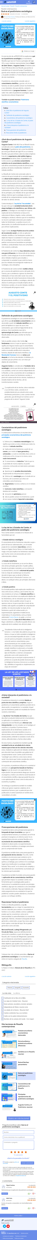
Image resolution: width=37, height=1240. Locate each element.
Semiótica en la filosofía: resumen (26, 1053)
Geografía (17, 987)
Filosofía (12, 6)
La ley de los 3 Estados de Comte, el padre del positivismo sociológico (18, 121)
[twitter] (4, 1226)
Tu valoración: (18, 1155)
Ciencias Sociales (5, 6)
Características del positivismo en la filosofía (24, 1086)
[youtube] (8, 1226)
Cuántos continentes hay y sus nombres (15, 1013)
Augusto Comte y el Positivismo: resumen (25, 1106)
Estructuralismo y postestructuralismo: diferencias (25, 1043)
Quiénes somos (24, 1233)
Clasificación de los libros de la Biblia (15, 998)
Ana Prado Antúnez (10, 17)
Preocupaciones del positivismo (16, 130)
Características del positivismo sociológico (19, 118)
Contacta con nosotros (8, 1236)
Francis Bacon (13, 617)
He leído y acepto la (11, 1162)
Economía (26, 987)
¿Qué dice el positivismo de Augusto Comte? (16, 111)
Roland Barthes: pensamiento (23, 1063)
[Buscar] (34, 2)
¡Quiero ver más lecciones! (18, 1118)
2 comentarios (24, 14)
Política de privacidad (8, 1238)
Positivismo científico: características (15, 100)
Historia (10, 987)
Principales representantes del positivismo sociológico (26, 1096)
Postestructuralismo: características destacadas (25, 1033)
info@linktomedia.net (21, 1176)
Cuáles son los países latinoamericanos (15, 1016)
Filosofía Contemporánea (21, 6)
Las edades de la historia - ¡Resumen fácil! (16, 1010)
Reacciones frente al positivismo (16, 133)
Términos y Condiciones (20, 1236)
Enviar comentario (27, 1163)
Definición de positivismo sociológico (17, 115)
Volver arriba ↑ (18, 1215)
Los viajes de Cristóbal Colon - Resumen (16, 1001)
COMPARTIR (29, 3)
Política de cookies (19, 1238)
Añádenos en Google (29, 51)
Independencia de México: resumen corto (16, 1007)
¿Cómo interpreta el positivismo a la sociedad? (16, 126)
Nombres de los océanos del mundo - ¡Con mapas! (19, 1019)
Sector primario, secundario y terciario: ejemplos (18, 1004)
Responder (4, 1194)
